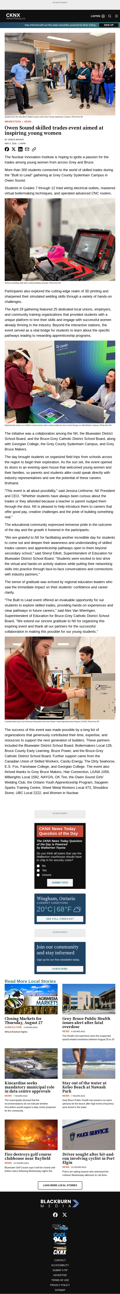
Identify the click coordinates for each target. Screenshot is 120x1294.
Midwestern (13, 121)
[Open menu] (116, 16)
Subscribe (60, 969)
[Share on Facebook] (7, 149)
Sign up (109, 25)
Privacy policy (60, 1285)
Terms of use (60, 1280)
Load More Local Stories (60, 1185)
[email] (27, 149)
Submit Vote (60, 882)
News (27, 121)
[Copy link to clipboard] (34, 149)
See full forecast (60, 919)
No (44, 865)
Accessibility (60, 1265)
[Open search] (110, 16)
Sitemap (60, 1290)
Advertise (60, 1275)
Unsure (46, 874)
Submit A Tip (60, 1270)
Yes (44, 870)
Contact (60, 1260)
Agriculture (13, 1027)
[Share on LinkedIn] (20, 149)
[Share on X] (13, 149)
